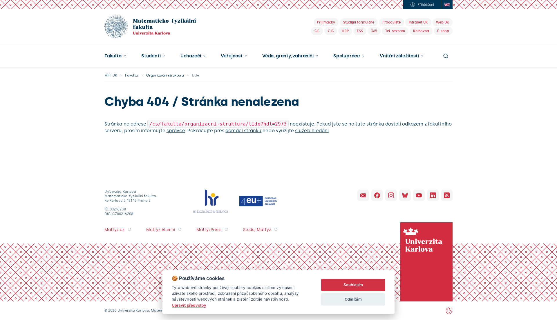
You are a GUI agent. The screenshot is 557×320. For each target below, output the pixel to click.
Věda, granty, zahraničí (288, 56)
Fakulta (113, 56)
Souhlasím (353, 284)
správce (176, 130)
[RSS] (447, 195)
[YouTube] (419, 195)
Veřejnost (231, 56)
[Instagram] (391, 195)
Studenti (150, 56)
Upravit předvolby (189, 305)
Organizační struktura (165, 75)
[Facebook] (377, 195)
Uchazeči (190, 56)
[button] (115, 56)
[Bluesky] (405, 195)
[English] (447, 4)
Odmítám (353, 299)
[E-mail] (363, 195)
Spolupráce (346, 56)
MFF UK (110, 75)
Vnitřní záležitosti (399, 56)
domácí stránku (243, 130)
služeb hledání (312, 130)
